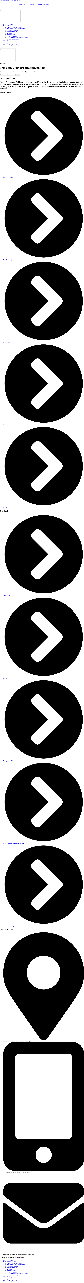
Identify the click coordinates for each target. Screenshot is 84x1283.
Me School (9, 33)
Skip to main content (15, 0)
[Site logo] (10, 21)
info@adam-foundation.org (43, 4)
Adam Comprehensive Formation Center (17, 37)
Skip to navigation (5, 0)
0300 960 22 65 (31, 4)
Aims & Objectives (11, 42)
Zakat (8, 43)
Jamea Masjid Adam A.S (13, 31)
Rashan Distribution (12, 36)
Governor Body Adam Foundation (15, 27)
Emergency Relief (11, 34)
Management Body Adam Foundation (16, 28)
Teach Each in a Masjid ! (13, 39)
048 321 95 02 (22, 4)
